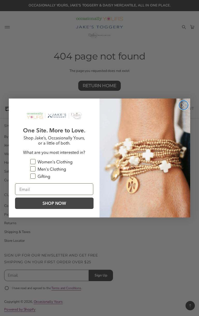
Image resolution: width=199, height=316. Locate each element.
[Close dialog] (183, 105)
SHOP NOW (54, 203)
